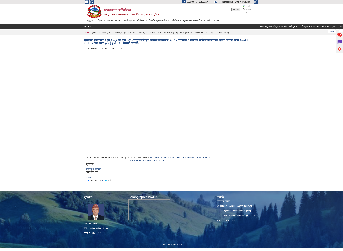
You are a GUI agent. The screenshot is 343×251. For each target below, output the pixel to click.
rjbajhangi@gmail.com (98, 228)
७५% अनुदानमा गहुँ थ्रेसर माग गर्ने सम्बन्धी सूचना (271, 26)
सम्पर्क (216, 20)
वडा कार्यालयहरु (113, 20)
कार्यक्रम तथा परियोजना (134, 20)
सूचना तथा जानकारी (191, 20)
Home (86, 33)
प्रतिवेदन (175, 20)
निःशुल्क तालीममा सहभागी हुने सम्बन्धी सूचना (312, 26)
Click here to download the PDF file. (147, 160)
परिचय (99, 20)
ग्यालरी (207, 20)
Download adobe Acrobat (162, 157)
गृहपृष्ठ (90, 20)
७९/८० (88, 177)
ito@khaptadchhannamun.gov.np (237, 210)
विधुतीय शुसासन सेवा (158, 20)
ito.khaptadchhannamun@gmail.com (239, 215)
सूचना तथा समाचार (93, 169)
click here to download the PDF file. (194, 157)
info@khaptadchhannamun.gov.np (237, 206)
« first (324, 31)
